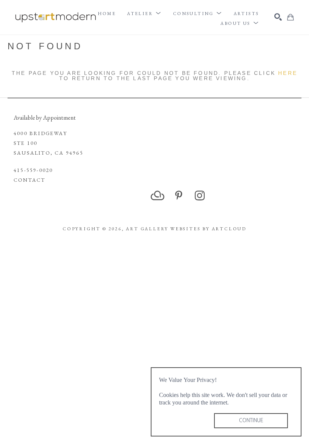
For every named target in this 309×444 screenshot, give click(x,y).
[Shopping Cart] (290, 17)
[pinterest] (179, 196)
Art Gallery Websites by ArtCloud (186, 229)
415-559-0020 (33, 170)
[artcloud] (157, 196)
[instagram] (200, 196)
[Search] (278, 17)
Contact (29, 179)
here (287, 73)
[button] (144, 14)
